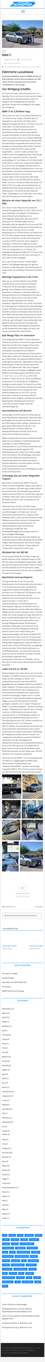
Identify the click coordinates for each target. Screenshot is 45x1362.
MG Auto (5, 1118)
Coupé (24, 1239)
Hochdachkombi (21, 1256)
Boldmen (5, 1026)
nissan (4, 1131)
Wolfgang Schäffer (9, 59)
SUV (17, 1282)
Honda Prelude (8, 978)
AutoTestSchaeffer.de (21, 1348)
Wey (4, 1209)
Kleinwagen (33, 1261)
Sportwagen (8, 1282)
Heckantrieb (8, 1256)
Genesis (35, 1252)
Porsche (5, 1153)
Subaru (5, 1170)
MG (3, 1113)
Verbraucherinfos (9, 1187)
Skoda (4, 1166)
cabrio (6, 1239)
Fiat (3, 1048)
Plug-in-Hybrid (8, 1278)
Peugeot (5, 1148)
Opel (4, 1139)
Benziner (29, 1235)
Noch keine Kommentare (12, 63)
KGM (4, 1078)
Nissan (4, 1134)
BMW (4, 51)
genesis (5, 1057)
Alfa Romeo (6, 1009)
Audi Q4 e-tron (26, 1323)
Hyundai (5, 1065)
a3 (5, 1235)
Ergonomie (20, 1248)
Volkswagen (28, 1282)
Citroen (5, 1035)
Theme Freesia (14, 1350)
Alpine (4, 1013)
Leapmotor (6, 1096)
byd (3, 1030)
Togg (4, 1179)
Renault (5, 1157)
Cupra (4, 1039)
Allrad (6, 67)
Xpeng (4, 1214)
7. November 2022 (25, 59)
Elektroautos (17, 67)
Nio (5, 1273)
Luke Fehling (14, 1353)
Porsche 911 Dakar (10, 973)
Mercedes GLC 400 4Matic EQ (14, 982)
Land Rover (6, 1091)
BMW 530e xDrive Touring (13, 991)
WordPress (31, 1350)
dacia (4, 1043)
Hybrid (6, 1261)
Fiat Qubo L (6, 986)
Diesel (15, 1244)
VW (3, 1200)
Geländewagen (23, 1252)
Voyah (4, 1196)
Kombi (6, 1265)
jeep (3, 1074)
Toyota (5, 1183)
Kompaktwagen (18, 1265)
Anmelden (39, 907)
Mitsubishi (6, 1122)
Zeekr (4, 1218)
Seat (4, 1161)
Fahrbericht (32, 1248)
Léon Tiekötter (24, 1353)
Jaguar (4, 1070)
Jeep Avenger (21, 1304)
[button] (11, 786)
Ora (3, 1144)
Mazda (4, 1105)
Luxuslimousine (35, 67)
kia (3, 1083)
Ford (4, 1052)
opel (21, 1273)
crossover (34, 1239)
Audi (4, 1017)
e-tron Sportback (26, 1244)
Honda (4, 1061)
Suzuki (4, 1174)
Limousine (26, 67)
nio (3, 1126)
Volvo (4, 1192)
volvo (37, 1282)
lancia (4, 1087)
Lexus (4, 1100)
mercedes (6, 1109)
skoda (37, 1278)
